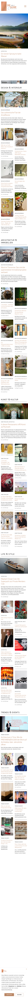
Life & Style (7, 10)
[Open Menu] (25, 6)
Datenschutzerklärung (7, 989)
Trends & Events (17, 10)
